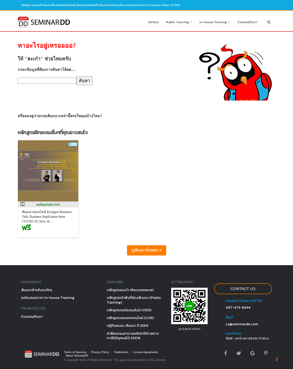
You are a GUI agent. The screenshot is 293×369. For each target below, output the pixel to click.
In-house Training (213, 22)
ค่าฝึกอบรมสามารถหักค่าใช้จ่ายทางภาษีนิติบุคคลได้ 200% (133, 336)
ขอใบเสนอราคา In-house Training (47, 297)
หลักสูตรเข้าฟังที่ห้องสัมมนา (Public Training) (134, 300)
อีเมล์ (229, 317)
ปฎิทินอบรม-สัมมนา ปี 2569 (127, 325)
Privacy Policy (100, 352)
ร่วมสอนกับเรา (247, 22)
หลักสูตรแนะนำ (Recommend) (130, 290)
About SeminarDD (77, 355)
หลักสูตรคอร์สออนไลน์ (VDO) (129, 310)
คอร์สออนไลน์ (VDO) (48, 204)
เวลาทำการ (233, 333)
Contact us (243, 289)
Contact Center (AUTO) (244, 300)
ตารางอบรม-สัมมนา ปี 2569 (163, 5)
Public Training (178, 22)
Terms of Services (75, 352)
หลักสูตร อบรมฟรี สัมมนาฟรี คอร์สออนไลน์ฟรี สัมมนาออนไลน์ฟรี (59, 5)
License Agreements (145, 352)
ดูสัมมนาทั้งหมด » (146, 250)
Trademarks (121, 352)
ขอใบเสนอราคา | (136, 5)
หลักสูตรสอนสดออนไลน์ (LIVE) (130, 318)
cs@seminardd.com (242, 324)
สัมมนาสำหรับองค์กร (111, 5)
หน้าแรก (153, 22)
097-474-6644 (238, 307)
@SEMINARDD (189, 329)
